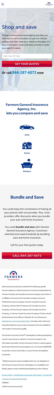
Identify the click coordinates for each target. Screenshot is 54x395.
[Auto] (27, 127)
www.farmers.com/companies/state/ (16, 321)
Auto (27, 134)
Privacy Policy (7, 375)
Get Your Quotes (27, 63)
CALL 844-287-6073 (27, 255)
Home (27, 153)
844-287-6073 (24, 72)
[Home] (27, 145)
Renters (27, 171)
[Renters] (27, 164)
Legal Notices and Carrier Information (28, 375)
